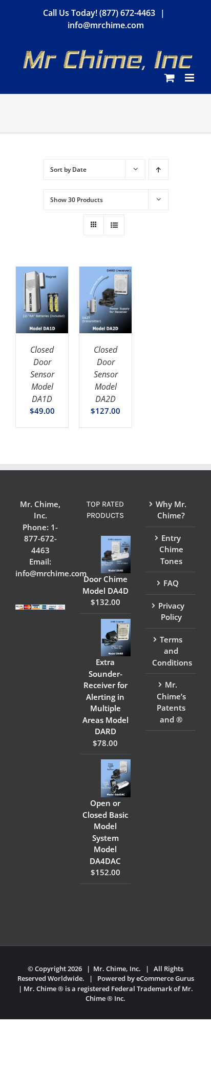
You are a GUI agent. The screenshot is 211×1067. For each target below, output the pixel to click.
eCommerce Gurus (165, 978)
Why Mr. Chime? (171, 510)
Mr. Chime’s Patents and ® (171, 701)
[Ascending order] (158, 169)
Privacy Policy (171, 611)
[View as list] (114, 225)
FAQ (171, 583)
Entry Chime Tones (171, 549)
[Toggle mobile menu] (190, 77)
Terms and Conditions (171, 651)
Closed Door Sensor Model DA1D (42, 374)
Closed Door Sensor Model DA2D (106, 374)
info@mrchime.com (106, 25)
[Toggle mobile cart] (169, 77)
